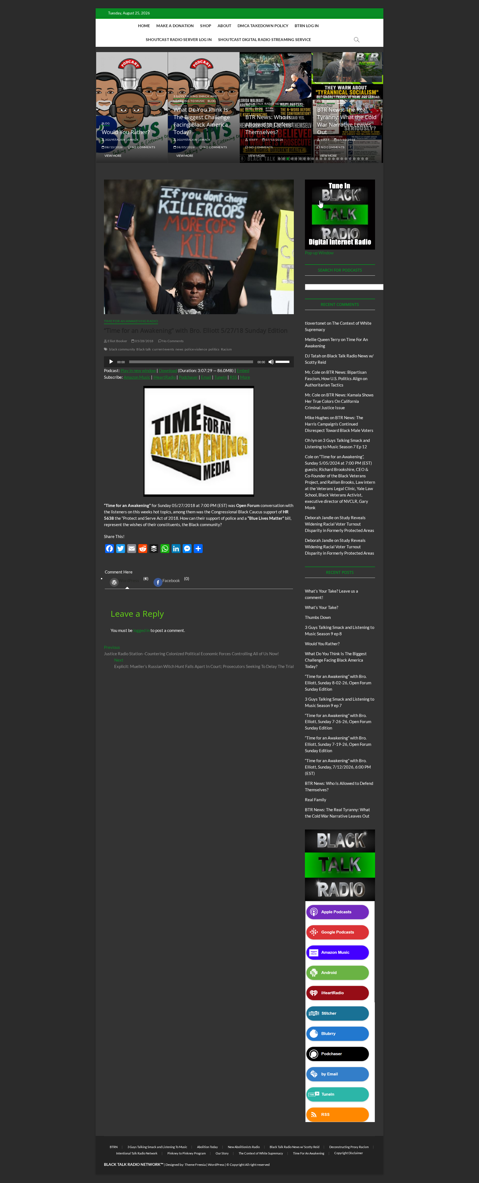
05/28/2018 (143, 341)
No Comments (143, 147)
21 (362, 158)
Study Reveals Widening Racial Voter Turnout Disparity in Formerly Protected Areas (339, 524)
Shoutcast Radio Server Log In (179, 39)
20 (358, 158)
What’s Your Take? (321, 607)
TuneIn (220, 377)
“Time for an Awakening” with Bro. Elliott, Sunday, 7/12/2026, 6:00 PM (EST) (338, 767)
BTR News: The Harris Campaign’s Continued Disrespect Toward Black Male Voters (339, 424)
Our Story (222, 1153)
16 (341, 158)
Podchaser (188, 377)
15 (337, 158)
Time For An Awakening (308, 1153)
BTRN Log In (307, 25)
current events (163, 349)
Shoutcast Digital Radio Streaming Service (264, 39)
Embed (243, 370)
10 (316, 158)
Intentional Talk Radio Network (136, 1153)
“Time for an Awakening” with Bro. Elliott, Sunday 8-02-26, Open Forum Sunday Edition (338, 683)
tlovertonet (315, 323)
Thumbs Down (318, 617)
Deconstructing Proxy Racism (349, 1147)
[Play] (111, 362)
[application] (199, 361)
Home (144, 25)
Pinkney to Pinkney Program (186, 1153)
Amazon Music (137, 377)
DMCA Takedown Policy (263, 25)
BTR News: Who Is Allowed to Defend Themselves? (269, 124)
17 (346, 158)
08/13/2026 (113, 147)
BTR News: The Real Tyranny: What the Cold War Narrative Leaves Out (346, 121)
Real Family (315, 799)
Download (168, 370)
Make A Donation (175, 25)
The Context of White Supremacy (261, 1153)
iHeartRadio (164, 377)
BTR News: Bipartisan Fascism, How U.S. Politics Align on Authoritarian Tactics (336, 378)
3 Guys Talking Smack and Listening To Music (195, 98)
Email (206, 377)
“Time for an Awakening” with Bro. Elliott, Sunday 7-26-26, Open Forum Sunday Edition (338, 722)
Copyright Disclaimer (348, 1153)
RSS (233, 377)
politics (214, 349)
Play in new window (138, 370)
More (245, 377)
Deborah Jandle (319, 517)
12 (325, 158)
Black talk (143, 349)
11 (321, 158)
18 (350, 158)
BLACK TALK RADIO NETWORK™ (133, 1164)
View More (113, 155)
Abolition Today (207, 1147)
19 (354, 158)
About (224, 25)
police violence (196, 349)
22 (366, 158)
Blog (106, 123)
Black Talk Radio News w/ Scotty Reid (294, 1147)
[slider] (283, 361)
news (179, 349)
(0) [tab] (134, 579)
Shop (205, 25)
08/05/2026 (185, 147)
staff (253, 139)
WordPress (129, 580)
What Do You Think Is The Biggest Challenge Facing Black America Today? (202, 121)
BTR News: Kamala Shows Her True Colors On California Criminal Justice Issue (339, 401)
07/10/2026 (346, 139)
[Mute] (271, 362)
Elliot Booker (117, 341)
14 (333, 158)
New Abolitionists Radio (244, 1147)
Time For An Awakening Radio (131, 321)
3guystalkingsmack (121, 139)
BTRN (270, 108)
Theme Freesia (195, 1164)
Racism (226, 349)
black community (122, 349)
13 (329, 158)
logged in (141, 630)
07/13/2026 (274, 139)
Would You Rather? (126, 132)
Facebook (171, 580)
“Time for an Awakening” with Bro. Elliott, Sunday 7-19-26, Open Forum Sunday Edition (338, 744)
